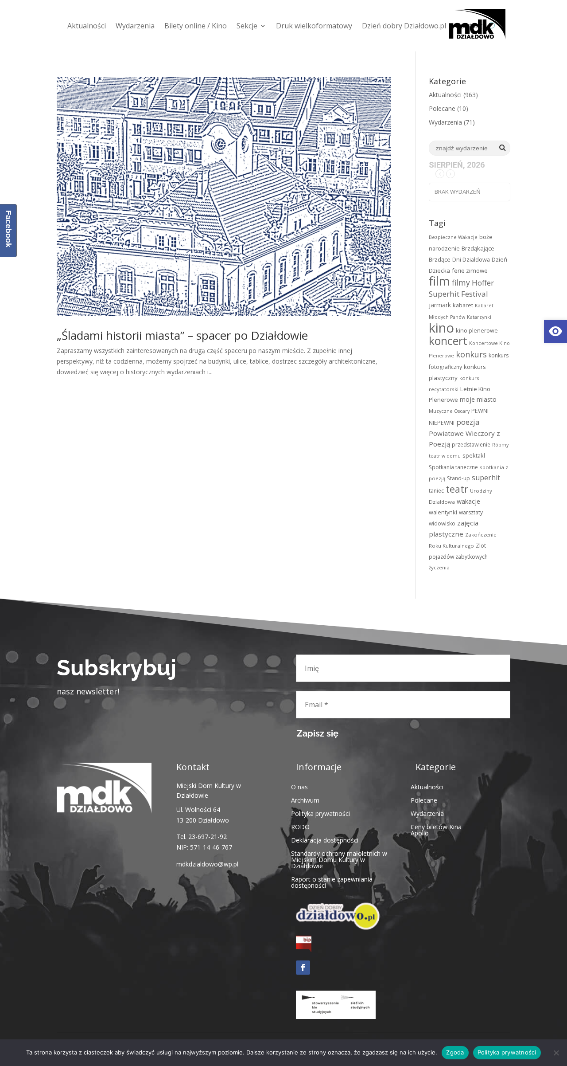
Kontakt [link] (469, 26)
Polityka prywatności (507, 1052)
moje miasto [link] (478, 399)
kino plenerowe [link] (477, 330)
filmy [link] (461, 282)
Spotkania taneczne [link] (453, 467)
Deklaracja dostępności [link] (324, 839)
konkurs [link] (471, 354)
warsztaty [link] (471, 512)
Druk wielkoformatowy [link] (314, 26)
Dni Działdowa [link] (471, 259)
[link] (555, 331)
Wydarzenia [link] (135, 26)
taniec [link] (436, 490)
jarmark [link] (440, 305)
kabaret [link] (463, 305)
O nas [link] (299, 786)
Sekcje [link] (247, 26)
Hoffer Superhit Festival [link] (461, 288)
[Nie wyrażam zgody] (555, 1052)
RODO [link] (300, 826)
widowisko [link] (442, 523)
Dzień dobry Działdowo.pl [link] (404, 26)
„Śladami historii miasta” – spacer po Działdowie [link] (182, 335)
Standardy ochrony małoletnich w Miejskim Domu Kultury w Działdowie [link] (339, 859)
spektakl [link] (473, 455)
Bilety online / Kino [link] (195, 26)
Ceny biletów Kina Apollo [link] (436, 829)
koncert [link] (448, 340)
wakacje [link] (468, 501)
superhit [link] (486, 477)
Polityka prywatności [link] (320, 813)
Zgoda (455, 1052)
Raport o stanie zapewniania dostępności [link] (332, 882)
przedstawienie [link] (471, 444)
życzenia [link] (439, 567)
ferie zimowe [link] (470, 270)
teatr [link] (457, 488)
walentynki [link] (443, 512)
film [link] (439, 280)
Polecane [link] (442, 108)
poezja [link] (467, 422)
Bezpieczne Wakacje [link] (453, 237)
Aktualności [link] (86, 26)
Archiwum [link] (305, 799)
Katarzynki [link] (479, 317)
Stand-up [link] (458, 478)
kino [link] (441, 328)
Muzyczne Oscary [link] (449, 411)
